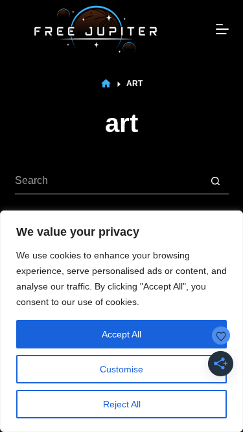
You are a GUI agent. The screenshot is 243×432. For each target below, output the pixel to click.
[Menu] (222, 29)
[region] (121, 321)
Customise (121, 369)
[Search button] (216, 181)
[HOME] (106, 84)
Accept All (121, 334)
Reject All (122, 404)
